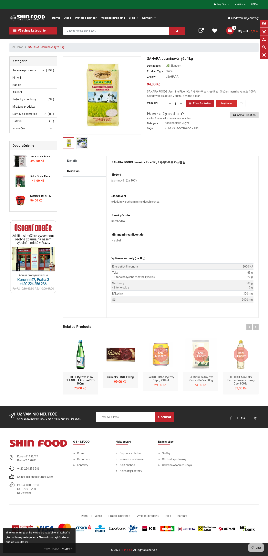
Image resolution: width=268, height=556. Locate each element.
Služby (166, 453)
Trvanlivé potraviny (24, 70)
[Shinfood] (38, 443)
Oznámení (83, 459)
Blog (168, 515)
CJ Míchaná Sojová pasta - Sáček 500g (201, 379)
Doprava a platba (130, 453)
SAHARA (173, 76)
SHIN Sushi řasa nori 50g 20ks (48, 176)
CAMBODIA (184, 127)
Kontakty (82, 465)
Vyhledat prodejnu (148, 515)
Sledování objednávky (245, 18)
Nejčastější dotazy (131, 471)
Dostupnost (153, 65)
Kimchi (17, 77)
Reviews (73, 171)
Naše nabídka (173, 122)
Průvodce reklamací (132, 459)
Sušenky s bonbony (24, 99)
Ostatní (17, 121)
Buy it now (226, 103)
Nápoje (17, 84)
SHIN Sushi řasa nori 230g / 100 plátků (53, 156)
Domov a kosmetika (25, 113)
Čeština (239, 4)
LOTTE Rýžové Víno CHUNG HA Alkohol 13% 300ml (81, 380)
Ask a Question (246, 115)
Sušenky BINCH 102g (120, 377)
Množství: (152, 102)
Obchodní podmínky (174, 459)
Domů (84, 515)
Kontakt (182, 515)
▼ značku (19, 128)
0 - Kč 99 (170, 127)
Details (72, 161)
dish (196, 127)
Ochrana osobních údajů (177, 465)
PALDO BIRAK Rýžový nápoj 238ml (161, 379)
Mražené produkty (24, 106)
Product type (155, 71)
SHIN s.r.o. (127, 549)
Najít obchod (127, 465)
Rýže (186, 122)
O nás (80, 453)
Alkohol (17, 92)
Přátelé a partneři (119, 515)
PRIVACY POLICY (51, 548)
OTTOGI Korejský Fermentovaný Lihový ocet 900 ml (241, 380)
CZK (255, 4)
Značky (151, 76)
